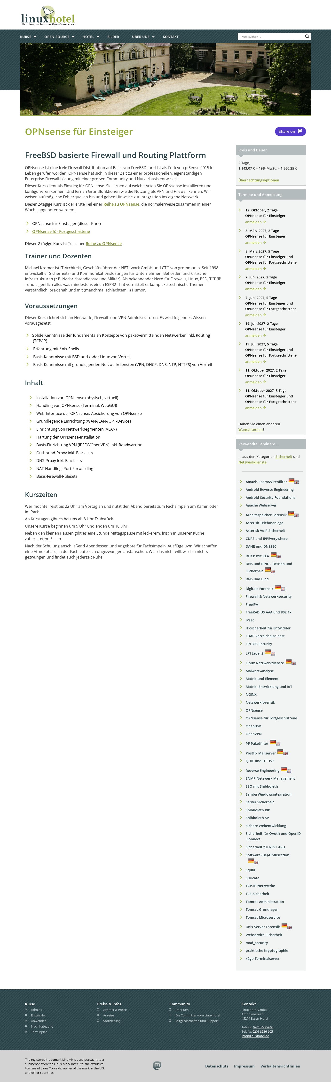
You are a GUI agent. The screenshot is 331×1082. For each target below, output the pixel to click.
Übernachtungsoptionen (258, 180)
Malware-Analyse (260, 671)
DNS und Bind (257, 579)
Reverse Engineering (262, 770)
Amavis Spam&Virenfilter (266, 481)
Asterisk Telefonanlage (264, 523)
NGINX (251, 694)
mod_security (257, 942)
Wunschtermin (250, 429)
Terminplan (39, 1032)
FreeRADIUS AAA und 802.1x (269, 612)
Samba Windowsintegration (269, 794)
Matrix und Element (262, 678)
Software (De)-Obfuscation (267, 855)
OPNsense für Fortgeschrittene (61, 231)
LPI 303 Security (259, 644)
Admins (36, 1009)
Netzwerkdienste (252, 462)
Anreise (108, 1015)
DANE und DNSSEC (261, 546)
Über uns (141, 36)
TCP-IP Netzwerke (260, 885)
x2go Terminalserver (263, 958)
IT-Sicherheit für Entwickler (268, 628)
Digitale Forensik (259, 588)
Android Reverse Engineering (270, 489)
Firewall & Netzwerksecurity (269, 596)
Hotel (88, 36)
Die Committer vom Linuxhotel (197, 1015)
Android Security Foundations (270, 497)
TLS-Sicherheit (257, 893)
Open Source (56, 36)
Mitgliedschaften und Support (197, 1021)
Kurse (25, 36)
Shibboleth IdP (258, 810)
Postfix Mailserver (261, 753)
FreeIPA (252, 604)
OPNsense (254, 710)
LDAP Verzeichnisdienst (265, 636)
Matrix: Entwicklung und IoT (269, 686)
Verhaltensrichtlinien (280, 1066)
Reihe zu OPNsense (121, 204)
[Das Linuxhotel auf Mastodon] (157, 1066)
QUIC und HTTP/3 (260, 761)
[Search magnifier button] (307, 36)
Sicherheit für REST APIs (265, 847)
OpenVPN (254, 733)
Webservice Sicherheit (264, 935)
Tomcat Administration (265, 901)
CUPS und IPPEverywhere (267, 538)
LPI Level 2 (254, 653)
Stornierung (111, 1021)
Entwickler (38, 1015)
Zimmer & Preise (115, 1009)
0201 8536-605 (262, 1031)
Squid (250, 870)
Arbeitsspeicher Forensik (266, 515)
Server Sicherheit (260, 802)
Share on (287, 131)
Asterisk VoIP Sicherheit (265, 530)
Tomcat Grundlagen (262, 909)
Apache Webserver (261, 505)
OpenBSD (253, 726)
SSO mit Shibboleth (262, 786)
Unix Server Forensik (263, 927)
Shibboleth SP (257, 817)
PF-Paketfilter (257, 743)
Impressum (244, 1066)
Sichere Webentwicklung (266, 825)
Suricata (252, 878)
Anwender (38, 1021)
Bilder (113, 36)
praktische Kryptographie (267, 950)
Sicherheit (284, 456)
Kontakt (171, 36)
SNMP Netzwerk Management (270, 778)
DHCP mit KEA (257, 556)
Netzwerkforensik (260, 702)
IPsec (250, 620)
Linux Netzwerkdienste (265, 663)
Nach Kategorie (42, 1026)
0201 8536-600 (263, 1027)
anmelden (253, 222)
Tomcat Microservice (263, 917)
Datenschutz (216, 1066)
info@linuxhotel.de (255, 1036)
